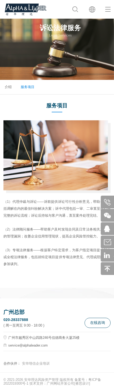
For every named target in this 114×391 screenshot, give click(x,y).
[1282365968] (109, 228)
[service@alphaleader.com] (109, 242)
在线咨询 (97, 322)
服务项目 (27, 87)
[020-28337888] (109, 202)
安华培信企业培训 (36, 363)
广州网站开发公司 (60, 383)
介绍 (8, 87)
